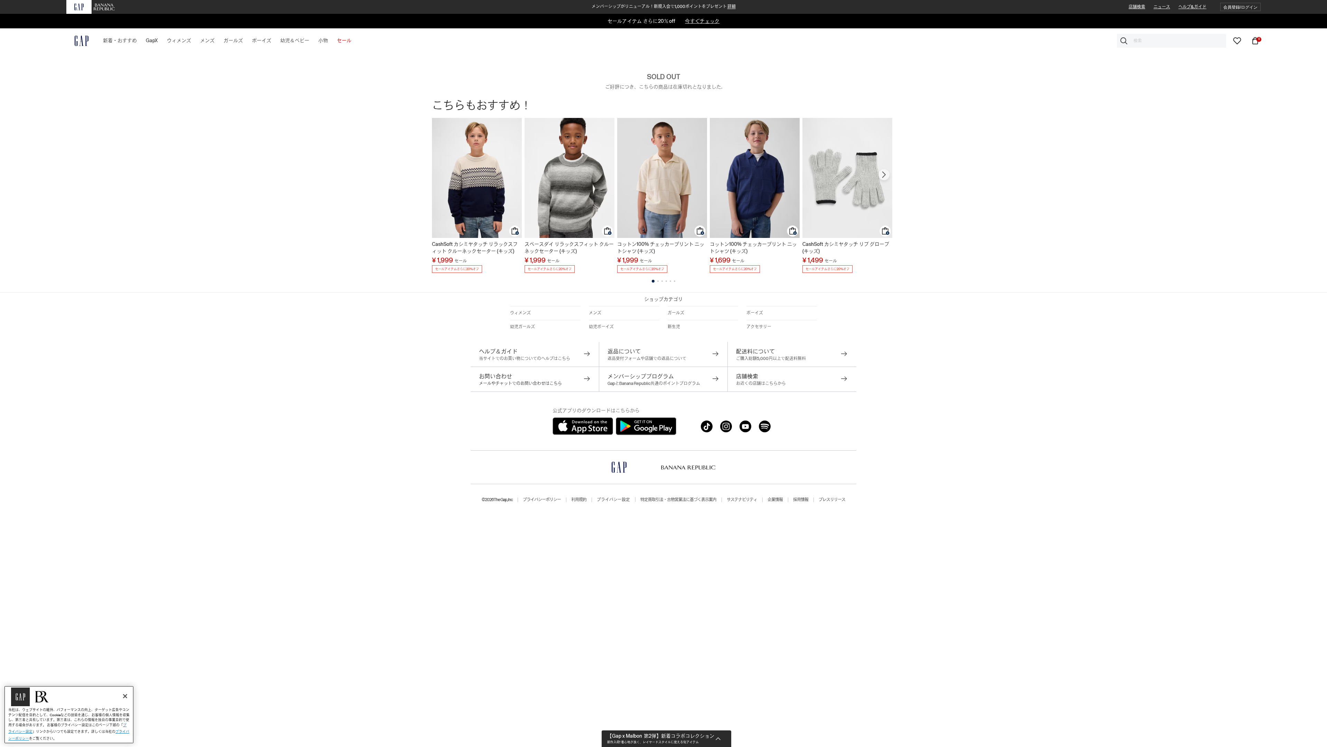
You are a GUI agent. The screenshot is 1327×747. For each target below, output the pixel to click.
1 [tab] (653, 281)
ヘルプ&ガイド (1192, 6)
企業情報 (775, 499)
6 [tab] (674, 281)
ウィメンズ (520, 313)
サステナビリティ (742, 499)
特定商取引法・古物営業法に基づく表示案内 (678, 499)
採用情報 (800, 499)
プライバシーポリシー (542, 499)
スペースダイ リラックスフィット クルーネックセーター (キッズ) (569, 247)
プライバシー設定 (613, 499)
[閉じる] (125, 696)
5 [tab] (670, 281)
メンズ (595, 313)
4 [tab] (666, 281)
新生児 (674, 326)
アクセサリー (758, 326)
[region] (69, 715)
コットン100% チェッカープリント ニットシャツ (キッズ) (660, 247)
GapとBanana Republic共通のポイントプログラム (654, 383)
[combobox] (1171, 41)
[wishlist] (1237, 40)
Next (884, 174)
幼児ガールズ (522, 326)
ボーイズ (754, 313)
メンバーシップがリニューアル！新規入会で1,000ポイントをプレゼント (664, 6)
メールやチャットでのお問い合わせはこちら (520, 383)
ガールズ (676, 313)
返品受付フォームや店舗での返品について (647, 358)
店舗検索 (1137, 6)
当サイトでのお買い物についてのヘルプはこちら (524, 358)
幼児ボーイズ (601, 326)
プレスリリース (832, 499)
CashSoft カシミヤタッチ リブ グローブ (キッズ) (845, 247)
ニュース (1162, 6)
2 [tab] (658, 281)
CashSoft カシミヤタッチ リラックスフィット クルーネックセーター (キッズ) (475, 247)
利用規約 (578, 499)
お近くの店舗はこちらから (761, 383)
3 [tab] (662, 281)
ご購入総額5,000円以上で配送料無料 (771, 358)
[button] (1240, 7)
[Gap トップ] (77, 41)
